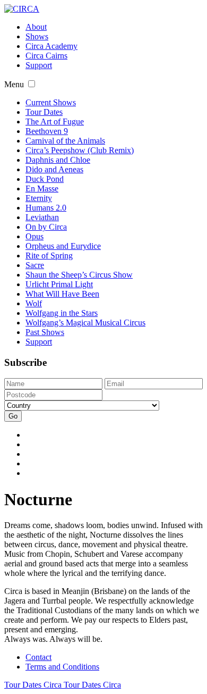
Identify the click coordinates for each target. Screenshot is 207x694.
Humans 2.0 (45, 207)
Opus (34, 236)
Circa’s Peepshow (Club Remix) (79, 150)
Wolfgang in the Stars (61, 312)
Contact (38, 657)
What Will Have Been (62, 293)
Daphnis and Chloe (57, 159)
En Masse (41, 188)
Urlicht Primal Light (59, 284)
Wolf (33, 303)
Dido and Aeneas (54, 169)
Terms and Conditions (62, 666)
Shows (36, 36)
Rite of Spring (49, 255)
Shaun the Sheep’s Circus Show (79, 274)
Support (38, 65)
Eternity (38, 198)
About (36, 26)
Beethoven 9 (46, 131)
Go (13, 416)
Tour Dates (44, 111)
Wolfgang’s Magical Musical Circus (85, 322)
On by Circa (46, 226)
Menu (14, 84)
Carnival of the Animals (65, 140)
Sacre (34, 265)
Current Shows (50, 102)
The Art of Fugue (54, 121)
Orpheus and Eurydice (63, 245)
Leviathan (42, 217)
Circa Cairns (46, 55)
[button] (31, 83)
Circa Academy (51, 46)
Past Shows (44, 332)
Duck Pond (44, 178)
